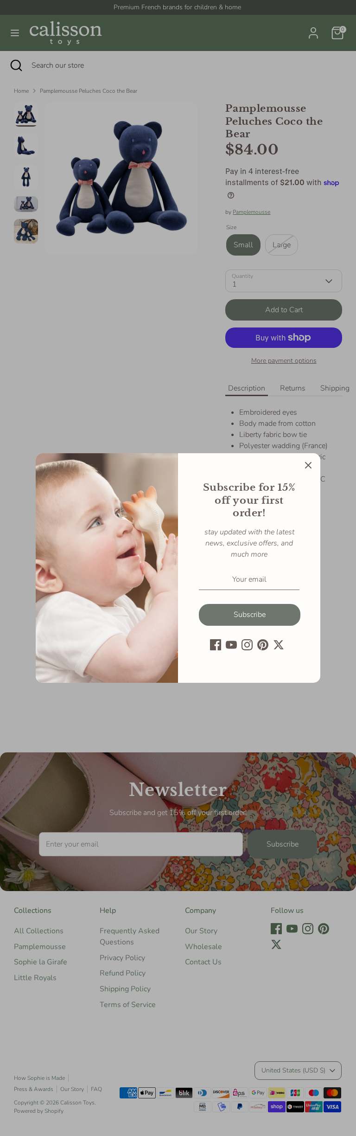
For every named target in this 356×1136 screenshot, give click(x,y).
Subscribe (250, 615)
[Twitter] (278, 644)
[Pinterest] (262, 644)
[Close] (308, 465)
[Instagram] (247, 644)
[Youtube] (231, 644)
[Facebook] (215, 644)
